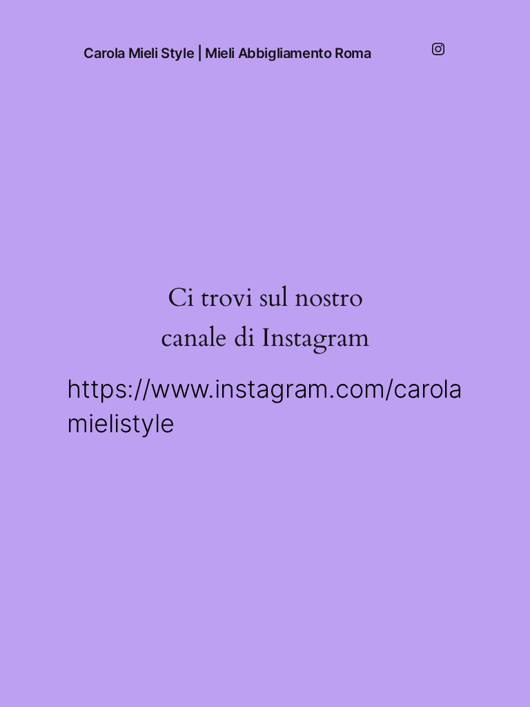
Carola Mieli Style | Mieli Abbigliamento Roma (227, 53)
